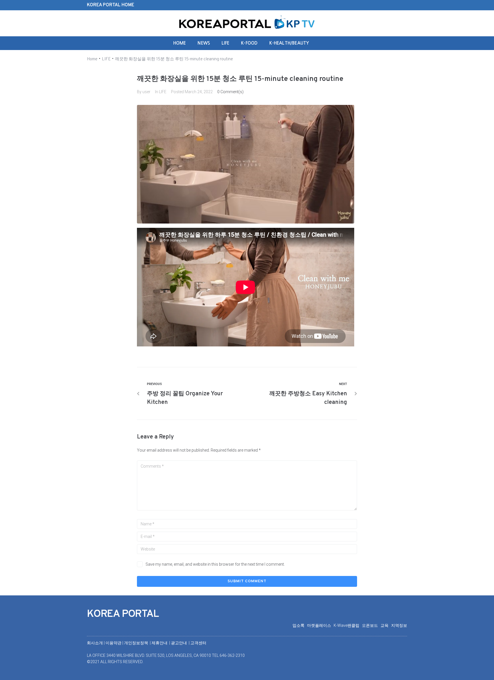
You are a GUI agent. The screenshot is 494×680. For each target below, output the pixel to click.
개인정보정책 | (138, 643)
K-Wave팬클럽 (348, 625)
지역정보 (399, 625)
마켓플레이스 (320, 625)
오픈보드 (371, 625)
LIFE (106, 59)
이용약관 (113, 643)
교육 (386, 625)
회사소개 (95, 643)
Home (92, 59)
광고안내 (179, 643)
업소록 (299, 625)
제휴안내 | (161, 643)
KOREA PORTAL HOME (110, 5)
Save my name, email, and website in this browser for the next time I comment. (215, 564)
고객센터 (198, 643)
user (146, 91)
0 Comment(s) (230, 91)
